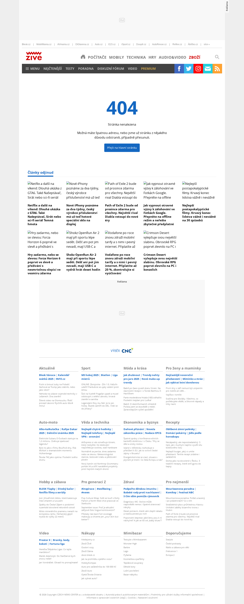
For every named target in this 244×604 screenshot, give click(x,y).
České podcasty (173, 543)
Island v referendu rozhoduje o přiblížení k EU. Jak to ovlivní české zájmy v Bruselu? (140, 450)
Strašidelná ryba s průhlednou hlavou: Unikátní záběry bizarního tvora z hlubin (185, 507)
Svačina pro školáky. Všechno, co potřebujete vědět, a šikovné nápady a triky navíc (185, 401)
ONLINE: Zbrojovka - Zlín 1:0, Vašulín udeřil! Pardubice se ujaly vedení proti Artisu (100, 387)
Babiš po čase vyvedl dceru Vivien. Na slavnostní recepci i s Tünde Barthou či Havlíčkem (142, 391)
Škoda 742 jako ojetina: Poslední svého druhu (58, 458)
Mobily (116, 57)
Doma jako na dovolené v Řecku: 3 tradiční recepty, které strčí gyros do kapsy (183, 463)
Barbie (127, 547)
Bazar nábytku (131, 574)
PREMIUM (148, 69)
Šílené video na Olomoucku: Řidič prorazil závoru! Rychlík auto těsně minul (56, 403)
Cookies (132, 597)
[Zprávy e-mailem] (208, 68)
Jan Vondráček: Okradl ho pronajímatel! (58, 562)
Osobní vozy (87, 547)
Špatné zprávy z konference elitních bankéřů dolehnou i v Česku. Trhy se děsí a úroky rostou (141, 441)
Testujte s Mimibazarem (135, 539)
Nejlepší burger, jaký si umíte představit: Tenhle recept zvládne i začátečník (182, 454)
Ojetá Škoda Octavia (91, 574)
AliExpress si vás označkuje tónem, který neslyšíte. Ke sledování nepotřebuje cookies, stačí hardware (99, 445)
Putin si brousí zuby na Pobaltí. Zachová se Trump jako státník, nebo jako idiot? (57, 387)
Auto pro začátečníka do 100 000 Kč (98, 566)
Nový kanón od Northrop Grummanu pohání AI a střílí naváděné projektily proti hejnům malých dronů (99, 466)
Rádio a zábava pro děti (177, 547)
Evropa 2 (170, 555)
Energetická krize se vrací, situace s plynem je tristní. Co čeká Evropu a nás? (143, 458)
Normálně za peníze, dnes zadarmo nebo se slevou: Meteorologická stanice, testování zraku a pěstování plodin (98, 455)
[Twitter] (188, 68)
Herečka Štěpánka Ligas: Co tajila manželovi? (55, 550)
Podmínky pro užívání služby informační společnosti (177, 594)
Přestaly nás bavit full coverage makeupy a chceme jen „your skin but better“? (99, 516)
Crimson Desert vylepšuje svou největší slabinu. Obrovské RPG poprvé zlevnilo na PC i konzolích (160, 262)
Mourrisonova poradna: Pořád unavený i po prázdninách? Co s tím (185, 499)
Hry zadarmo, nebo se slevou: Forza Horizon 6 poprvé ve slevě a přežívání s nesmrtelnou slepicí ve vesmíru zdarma (44, 264)
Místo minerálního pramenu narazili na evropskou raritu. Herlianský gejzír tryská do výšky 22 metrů (58, 514)
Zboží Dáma (87, 551)
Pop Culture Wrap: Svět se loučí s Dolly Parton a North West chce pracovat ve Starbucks (100, 501)
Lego (126, 551)
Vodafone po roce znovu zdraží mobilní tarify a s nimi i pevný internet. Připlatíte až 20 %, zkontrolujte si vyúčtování (121, 264)
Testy (70, 69)
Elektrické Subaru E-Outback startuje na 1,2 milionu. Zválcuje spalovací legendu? (58, 441)
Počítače (97, 57)
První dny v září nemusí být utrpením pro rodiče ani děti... (184, 389)
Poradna (86, 69)
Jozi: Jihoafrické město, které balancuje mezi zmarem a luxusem (58, 499)
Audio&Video (172, 57)
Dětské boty (129, 566)
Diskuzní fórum (110, 69)
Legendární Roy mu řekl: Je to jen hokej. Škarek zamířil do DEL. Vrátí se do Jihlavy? (99, 406)
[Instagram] (198, 68)
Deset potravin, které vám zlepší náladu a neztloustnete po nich (143, 512)
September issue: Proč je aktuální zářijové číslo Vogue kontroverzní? (98, 508)
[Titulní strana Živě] (83, 56)
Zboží (194, 57)
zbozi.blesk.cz (88, 555)
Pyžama (127, 555)
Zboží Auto (86, 570)
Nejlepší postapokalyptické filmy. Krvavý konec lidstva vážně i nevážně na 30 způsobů (199, 212)
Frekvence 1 (171, 551)
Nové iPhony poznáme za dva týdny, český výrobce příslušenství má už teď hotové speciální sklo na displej (82, 214)
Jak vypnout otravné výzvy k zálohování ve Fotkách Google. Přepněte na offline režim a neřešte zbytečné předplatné (159, 214)
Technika (136, 57)
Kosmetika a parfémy (134, 559)
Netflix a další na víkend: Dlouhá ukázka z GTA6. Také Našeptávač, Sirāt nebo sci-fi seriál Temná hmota (44, 214)
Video (132, 69)
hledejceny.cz (88, 539)
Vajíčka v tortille (173, 394)
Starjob (169, 539)
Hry (152, 57)
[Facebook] (179, 68)
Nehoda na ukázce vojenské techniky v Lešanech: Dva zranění (58, 395)
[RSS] (217, 68)
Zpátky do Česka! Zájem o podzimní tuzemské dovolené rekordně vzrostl (57, 506)
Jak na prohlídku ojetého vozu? (96, 559)
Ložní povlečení (131, 570)
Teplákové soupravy (133, 562)
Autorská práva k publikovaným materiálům (127, 594)
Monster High (130, 543)
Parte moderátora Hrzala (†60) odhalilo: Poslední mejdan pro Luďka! (143, 399)
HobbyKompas (88, 562)
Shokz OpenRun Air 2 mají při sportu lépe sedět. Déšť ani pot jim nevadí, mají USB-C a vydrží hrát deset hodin (83, 262)
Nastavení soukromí (148, 597)
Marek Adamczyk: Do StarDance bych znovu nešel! (57, 557)
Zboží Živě (86, 543)
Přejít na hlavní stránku (122, 147)
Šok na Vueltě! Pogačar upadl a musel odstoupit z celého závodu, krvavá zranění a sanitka (99, 396)
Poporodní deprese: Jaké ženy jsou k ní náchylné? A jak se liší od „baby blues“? (143, 519)
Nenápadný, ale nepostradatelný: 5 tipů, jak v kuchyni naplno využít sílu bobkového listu (184, 445)
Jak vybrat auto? (89, 578)
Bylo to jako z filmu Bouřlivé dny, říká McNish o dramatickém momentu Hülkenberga (57, 450)
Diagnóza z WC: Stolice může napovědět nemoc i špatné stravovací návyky (142, 504)
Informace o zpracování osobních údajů (106, 597)
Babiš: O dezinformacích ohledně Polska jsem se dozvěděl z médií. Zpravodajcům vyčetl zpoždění (140, 407)
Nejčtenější (52, 69)
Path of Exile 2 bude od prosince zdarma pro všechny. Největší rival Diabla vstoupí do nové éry (121, 212)
